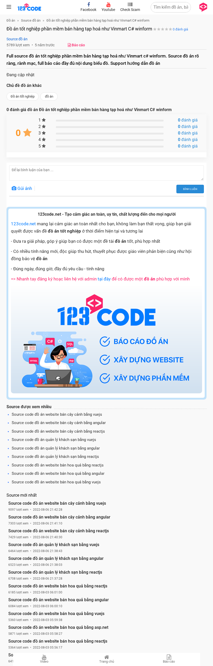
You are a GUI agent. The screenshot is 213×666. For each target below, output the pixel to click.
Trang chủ (106, 661)
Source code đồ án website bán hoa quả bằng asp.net (58, 627)
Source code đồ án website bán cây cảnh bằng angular (59, 422)
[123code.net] (29, 10)
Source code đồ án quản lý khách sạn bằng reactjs (55, 456)
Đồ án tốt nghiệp (23, 96)
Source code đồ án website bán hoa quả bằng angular (58, 473)
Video (44, 661)
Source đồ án (17, 39)
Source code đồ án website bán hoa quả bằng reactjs (58, 465)
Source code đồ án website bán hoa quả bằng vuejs (56, 482)
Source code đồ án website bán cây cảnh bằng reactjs (58, 431)
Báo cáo (169, 661)
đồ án (49, 96)
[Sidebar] (8, 7)
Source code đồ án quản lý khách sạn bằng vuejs (54, 439)
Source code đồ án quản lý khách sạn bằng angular (56, 448)
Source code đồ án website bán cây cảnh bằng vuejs (57, 414)
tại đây (104, 278)
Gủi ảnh (24, 188)
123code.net (23, 223)
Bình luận (190, 189)
